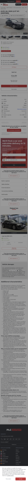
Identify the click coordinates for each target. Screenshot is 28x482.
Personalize (8, 478)
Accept (20, 478)
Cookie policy (10, 475)
